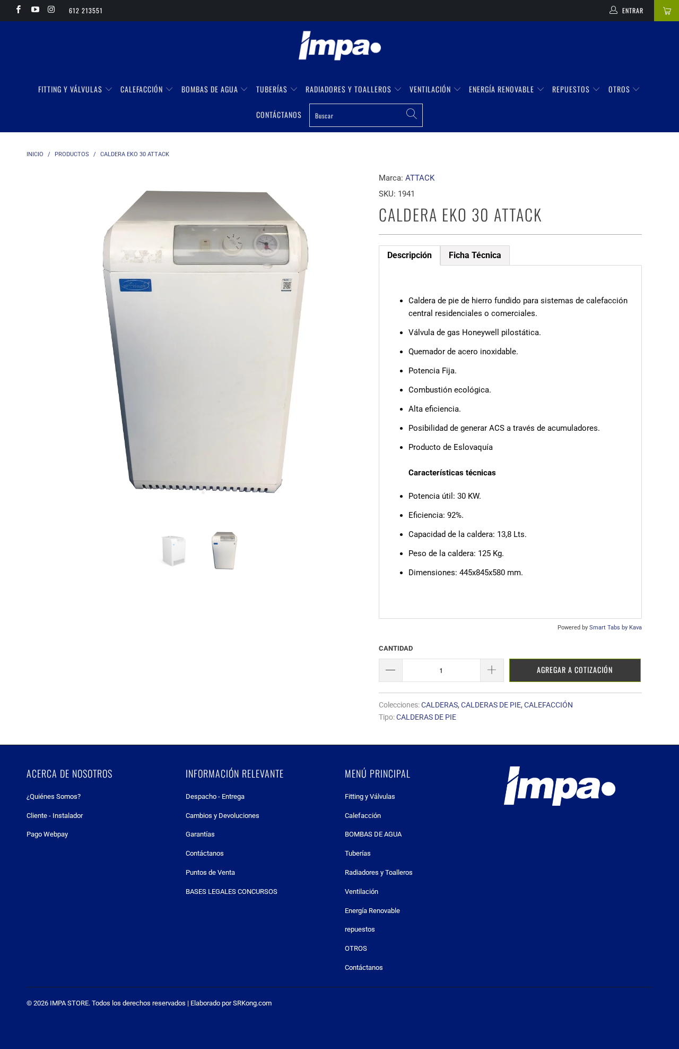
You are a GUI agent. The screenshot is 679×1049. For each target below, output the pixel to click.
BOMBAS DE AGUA (210, 89)
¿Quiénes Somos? (54, 796)
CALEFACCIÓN (548, 705)
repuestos (572, 89)
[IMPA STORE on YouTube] (34, 10)
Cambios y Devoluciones (222, 816)
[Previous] (45, 343)
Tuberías (273, 89)
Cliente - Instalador (55, 816)
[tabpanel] (510, 442)
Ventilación (431, 89)
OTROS (620, 89)
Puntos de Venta (210, 872)
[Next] (350, 343)
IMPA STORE (69, 1003)
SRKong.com (252, 1003)
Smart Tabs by (609, 627)
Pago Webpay (47, 834)
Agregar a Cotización (575, 669)
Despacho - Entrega (215, 796)
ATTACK (419, 178)
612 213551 (86, 10)
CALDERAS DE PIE (491, 705)
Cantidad (396, 648)
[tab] (409, 255)
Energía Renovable (502, 89)
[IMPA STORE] (339, 46)
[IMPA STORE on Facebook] (17, 10)
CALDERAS (439, 705)
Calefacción (142, 89)
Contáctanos (279, 114)
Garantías (200, 834)
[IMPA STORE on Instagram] (51, 10)
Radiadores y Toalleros (350, 89)
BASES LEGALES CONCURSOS (231, 892)
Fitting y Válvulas (71, 89)
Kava (635, 627)
